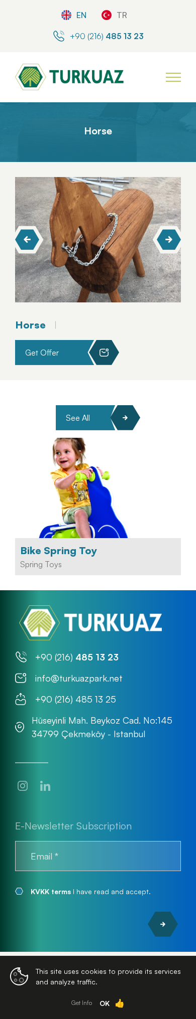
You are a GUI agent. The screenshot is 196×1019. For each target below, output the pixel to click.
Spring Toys (41, 564)
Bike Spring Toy (58, 550)
